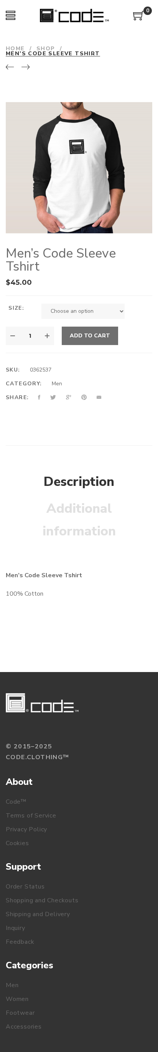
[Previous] (10, 67)
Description (79, 481)
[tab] (79, 482)
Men (57, 383)
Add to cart (90, 335)
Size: (16, 308)
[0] (139, 18)
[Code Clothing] (42, 702)
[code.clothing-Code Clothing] (74, 15)
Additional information (79, 520)
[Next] (25, 67)
